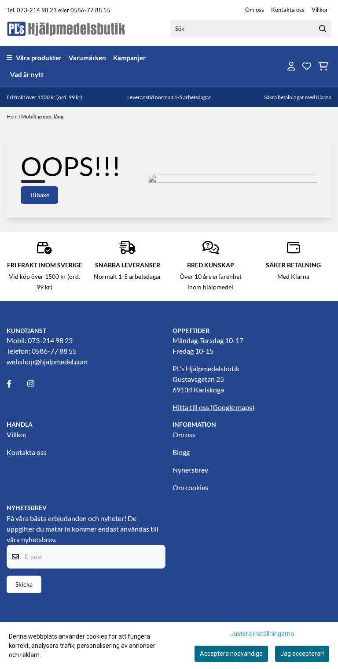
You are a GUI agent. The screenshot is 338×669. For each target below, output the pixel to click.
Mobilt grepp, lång (42, 116)
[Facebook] (16, 383)
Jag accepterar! (302, 653)
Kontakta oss (288, 9)
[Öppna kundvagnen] (323, 66)
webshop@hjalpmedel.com (47, 361)
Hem (12, 116)
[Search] (322, 28)
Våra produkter (39, 58)
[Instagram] (37, 383)
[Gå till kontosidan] (291, 66)
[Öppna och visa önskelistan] (307, 66)
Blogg (181, 452)
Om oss (254, 9)
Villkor (320, 9)
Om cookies (190, 487)
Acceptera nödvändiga (231, 653)
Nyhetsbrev (190, 470)
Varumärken (87, 58)
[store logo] (66, 28)
